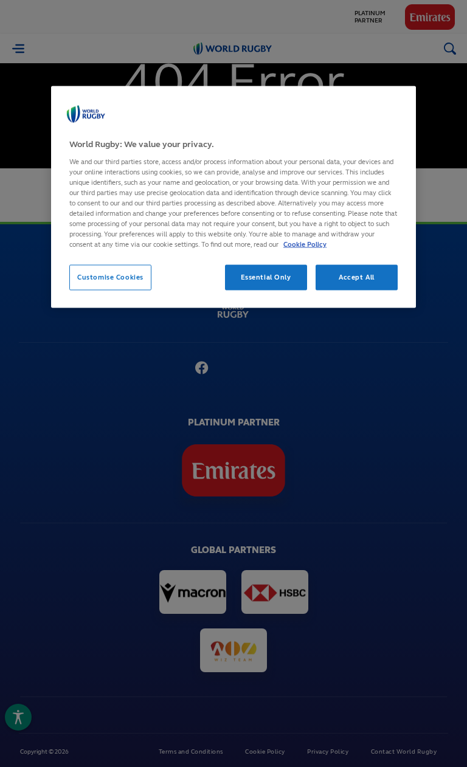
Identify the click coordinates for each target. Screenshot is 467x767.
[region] (233, 197)
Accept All (357, 277)
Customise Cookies (110, 277)
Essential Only (266, 277)
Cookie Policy (305, 244)
